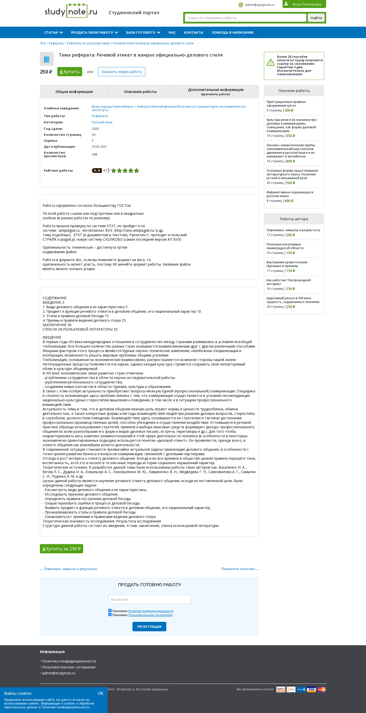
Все (43, 43)
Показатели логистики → (240, 569)
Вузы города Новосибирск (112, 106)
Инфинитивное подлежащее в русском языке (290, 194)
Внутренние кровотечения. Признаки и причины (287, 264)
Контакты (193, 32)
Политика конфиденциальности (69, 661)
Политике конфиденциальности (65, 707)
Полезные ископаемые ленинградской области (285, 246)
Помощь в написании (232, 32)
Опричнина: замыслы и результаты (293, 230)
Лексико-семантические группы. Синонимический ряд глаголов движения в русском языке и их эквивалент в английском (291, 150)
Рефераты (56, 43)
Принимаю (142, 611)
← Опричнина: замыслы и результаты (68, 569)
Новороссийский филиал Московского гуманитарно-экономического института (169, 108)
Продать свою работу (92, 32)
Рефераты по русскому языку (88, 43)
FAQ (172, 32)
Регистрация (149, 626)
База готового (140, 32)
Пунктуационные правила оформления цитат (286, 104)
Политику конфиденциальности (150, 611)
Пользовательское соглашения (150, 615)
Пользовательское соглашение (69, 667)
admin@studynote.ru (260, 5)
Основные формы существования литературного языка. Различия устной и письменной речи (292, 174)
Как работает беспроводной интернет (289, 282)
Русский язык (102, 122)
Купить (71, 71)
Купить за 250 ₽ (63, 549)
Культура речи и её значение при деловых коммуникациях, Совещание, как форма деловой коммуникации (291, 125)
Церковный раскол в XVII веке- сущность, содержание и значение (293, 300)
